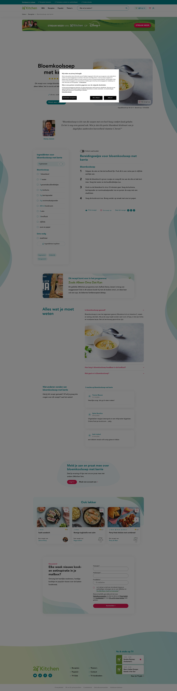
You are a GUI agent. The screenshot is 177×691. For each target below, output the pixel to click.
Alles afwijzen (96, 97)
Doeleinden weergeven (69, 97)
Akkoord (110, 97)
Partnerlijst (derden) (67, 92)
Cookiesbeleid (82, 82)
